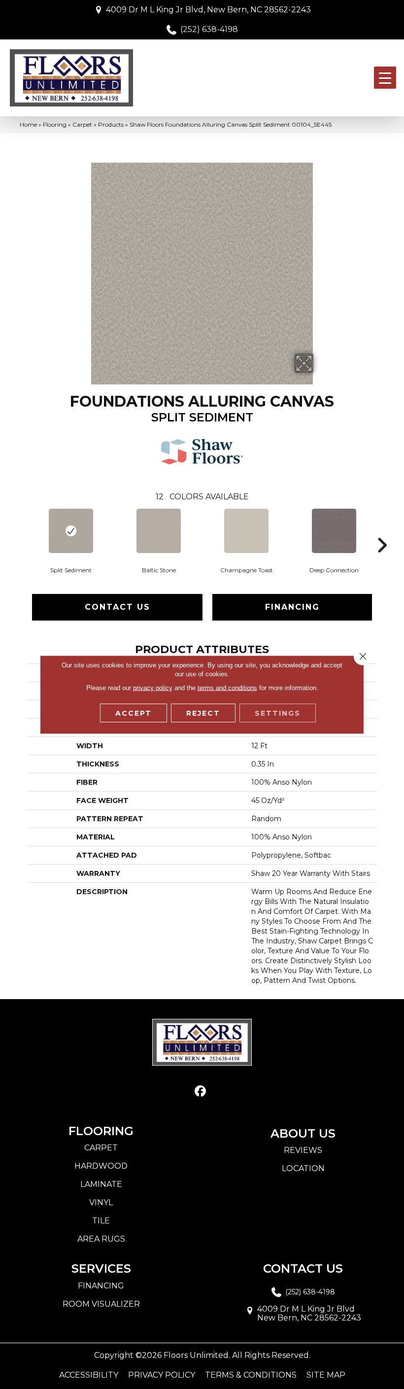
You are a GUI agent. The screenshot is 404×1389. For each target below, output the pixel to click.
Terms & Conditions (251, 1375)
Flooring (55, 124)
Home (28, 124)
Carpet (82, 124)
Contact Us (117, 607)
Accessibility (88, 1375)
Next (381, 530)
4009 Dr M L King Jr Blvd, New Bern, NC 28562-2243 (208, 9)
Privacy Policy (161, 1375)
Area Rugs (101, 1239)
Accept (133, 713)
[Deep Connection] (334, 531)
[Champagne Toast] (246, 531)
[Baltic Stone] (158, 531)
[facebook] (201, 1091)
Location (303, 1168)
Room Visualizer (101, 1304)
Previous (22, 530)
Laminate (101, 1184)
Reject (203, 713)
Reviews (303, 1150)
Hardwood (101, 1166)
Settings (278, 713)
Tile (101, 1220)
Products (111, 124)
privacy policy (152, 688)
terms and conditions (227, 688)
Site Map (325, 1375)
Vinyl (101, 1202)
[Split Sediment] (71, 531)
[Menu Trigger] (385, 78)
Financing (292, 607)
